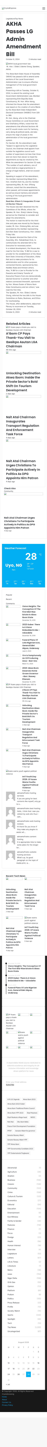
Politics (11, 1299)
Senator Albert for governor (25, 1131)
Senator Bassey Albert (15, 1135)
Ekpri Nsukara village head (17, 1117)
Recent (9, 599)
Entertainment (13, 1213)
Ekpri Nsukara (32, 1113)
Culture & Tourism (15, 1196)
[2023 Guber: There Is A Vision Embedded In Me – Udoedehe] (13, 625)
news (10, 1274)
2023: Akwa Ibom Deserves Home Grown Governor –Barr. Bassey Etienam (30, 673)
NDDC (33, 1117)
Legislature (12, 1254)
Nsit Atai (10, 1122)
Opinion (11, 1286)
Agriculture (12, 1172)
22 (33, 1369)
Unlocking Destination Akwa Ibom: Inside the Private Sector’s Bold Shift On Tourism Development (30, 713)
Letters (11, 1258)
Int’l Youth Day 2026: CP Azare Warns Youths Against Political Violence (30, 782)
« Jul (8, 1384)
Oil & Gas (11, 1282)
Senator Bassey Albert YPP (17, 1140)
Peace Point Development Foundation (21, 1126)
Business (11, 1180)
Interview (11, 1249)
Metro (10, 1270)
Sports (10, 1315)
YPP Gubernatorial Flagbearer (18, 1153)
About (4, 1399)
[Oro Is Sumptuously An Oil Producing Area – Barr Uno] (13, 656)
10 (9, 1363)
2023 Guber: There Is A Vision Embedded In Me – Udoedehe (31, 628)
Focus (10, 1233)
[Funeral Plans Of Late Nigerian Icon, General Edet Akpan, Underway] (13, 641)
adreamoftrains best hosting (28, 808)
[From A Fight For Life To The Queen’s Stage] (35, 1033)
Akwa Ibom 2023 (29, 1099)
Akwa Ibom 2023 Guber (16, 1104)
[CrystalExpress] (9, 8)
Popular (9, 595)
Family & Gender (14, 1221)
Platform (11, 1290)
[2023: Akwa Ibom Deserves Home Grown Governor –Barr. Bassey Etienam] (13, 669)
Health (10, 1241)
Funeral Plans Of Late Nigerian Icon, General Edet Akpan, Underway (31, 644)
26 (18, 1374)
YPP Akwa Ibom (13, 1144)
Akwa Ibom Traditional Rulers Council (21, 1108)
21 (28, 1369)
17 (9, 1369)
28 (28, 1374)
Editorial (11, 1204)
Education (12, 1209)
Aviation (11, 1176)
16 (38, 1363)
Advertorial (12, 1168)
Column (11, 1184)
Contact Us (6, 1402)
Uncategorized (14, 1331)
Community (12, 1188)
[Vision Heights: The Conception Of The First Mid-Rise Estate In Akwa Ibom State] (13, 607)
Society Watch (14, 1311)
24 (9, 1374)
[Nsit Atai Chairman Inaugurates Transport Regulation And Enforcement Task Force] (13, 730)
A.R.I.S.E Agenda (13, 1099)
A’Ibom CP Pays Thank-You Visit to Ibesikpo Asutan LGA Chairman (31, 694)
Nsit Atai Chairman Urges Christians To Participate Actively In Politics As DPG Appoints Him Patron (19, 522)
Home (4, 1397)
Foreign (11, 1237)
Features (11, 1225)
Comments (10, 603)
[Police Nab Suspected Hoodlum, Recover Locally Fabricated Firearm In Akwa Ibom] (35, 1048)
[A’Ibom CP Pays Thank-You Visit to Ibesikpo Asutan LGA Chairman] (22, 687)
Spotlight (11, 1319)
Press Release (13, 1303)
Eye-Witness (13, 1217)
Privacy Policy (7, 1405)
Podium (11, 1294)
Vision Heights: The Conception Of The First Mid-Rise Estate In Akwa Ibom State (31, 612)
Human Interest (14, 1245)
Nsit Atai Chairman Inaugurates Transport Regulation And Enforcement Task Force (31, 736)
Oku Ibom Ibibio (22, 1122)
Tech (10, 1323)
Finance (11, 1229)
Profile (10, 1307)
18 (13, 1369)
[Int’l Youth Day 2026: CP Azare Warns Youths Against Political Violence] (22, 774)
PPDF (9, 1131)
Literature (12, 1266)
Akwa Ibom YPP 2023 (15, 1113)
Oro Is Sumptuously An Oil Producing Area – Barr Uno (31, 658)
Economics (12, 1200)
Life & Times (13, 1262)
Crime (10, 1192)
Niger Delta (12, 1278)
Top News (12, 1327)
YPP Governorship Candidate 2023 (20, 1149)
